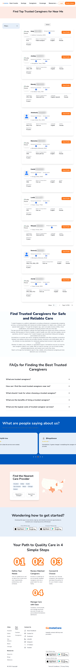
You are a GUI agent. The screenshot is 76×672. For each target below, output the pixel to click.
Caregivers (32, 3)
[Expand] (69, 379)
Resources (52, 3)
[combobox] (54, 305)
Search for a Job (31, 494)
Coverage (42, 3)
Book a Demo (70, 3)
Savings (23, 3)
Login (61, 3)
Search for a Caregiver (19, 494)
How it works (14, 3)
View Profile (66, 32)
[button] (11, 26)
